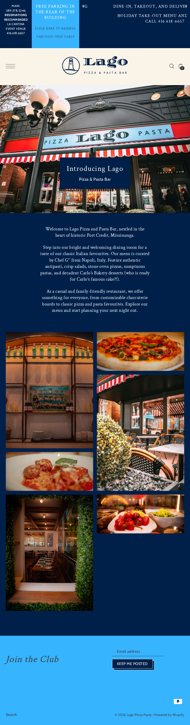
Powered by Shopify (169, 715)
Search (11, 714)
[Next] (185, 6)
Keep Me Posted (132, 664)
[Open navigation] (11, 66)
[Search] (172, 65)
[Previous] (83, 6)
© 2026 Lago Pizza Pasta (133, 715)
